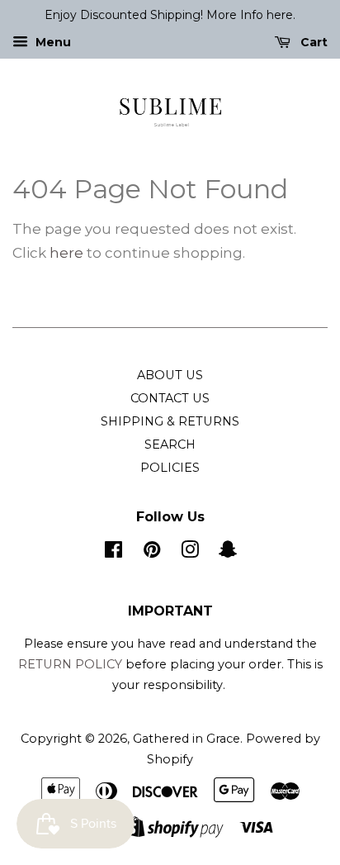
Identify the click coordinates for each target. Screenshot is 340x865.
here (66, 253)
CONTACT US (170, 398)
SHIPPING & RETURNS (170, 421)
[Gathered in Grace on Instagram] (190, 552)
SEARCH (170, 444)
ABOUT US (170, 375)
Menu (51, 42)
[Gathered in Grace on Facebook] (113, 552)
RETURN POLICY (71, 664)
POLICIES (170, 467)
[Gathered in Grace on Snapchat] (228, 552)
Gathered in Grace (186, 738)
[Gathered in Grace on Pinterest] (152, 552)
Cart (312, 42)
